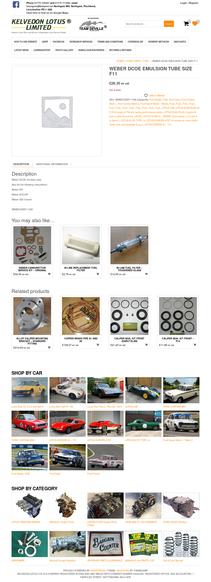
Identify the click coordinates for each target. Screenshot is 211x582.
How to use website (25, 41)
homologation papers (91, 50)
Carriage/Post (41, 50)
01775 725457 (41, 2)
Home (120, 61)
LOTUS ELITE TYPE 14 (133, 120)
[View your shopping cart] (186, 24)
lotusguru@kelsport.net (39, 6)
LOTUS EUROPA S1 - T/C (157, 124)
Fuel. (146, 61)
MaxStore (123, 570)
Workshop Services (80, 41)
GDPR (45, 41)
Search (169, 23)
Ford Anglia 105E (159, 99)
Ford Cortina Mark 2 (128, 103)
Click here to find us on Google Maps (47, 12)
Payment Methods (158, 41)
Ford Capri (133, 61)
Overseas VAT (135, 41)
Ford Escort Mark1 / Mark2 (154, 103)
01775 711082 (62, 2)
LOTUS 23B (168, 107)
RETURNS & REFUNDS (120, 50)
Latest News (21, 50)
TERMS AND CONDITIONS (110, 41)
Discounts (180, 41)
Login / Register (189, 2)
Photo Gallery (64, 50)
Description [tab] (21, 164)
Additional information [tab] (52, 164)
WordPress (97, 570)
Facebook (58, 41)
